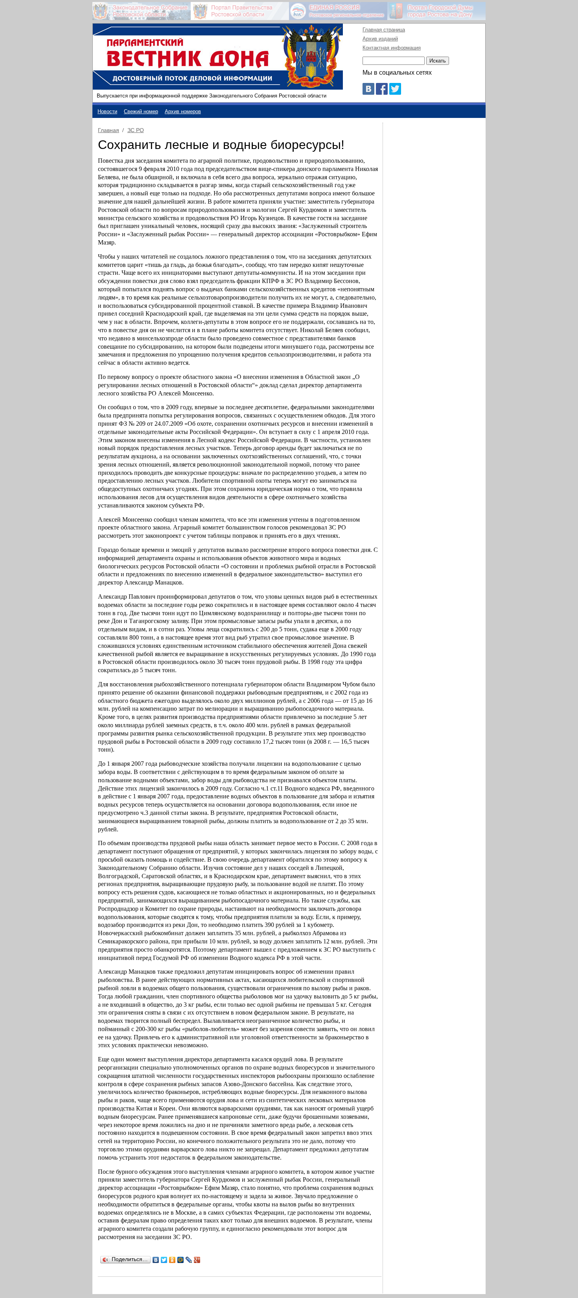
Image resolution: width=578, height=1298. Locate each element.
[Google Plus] (197, 1260)
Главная (108, 130)
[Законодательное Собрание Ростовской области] (141, 11)
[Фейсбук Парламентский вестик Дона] (382, 92)
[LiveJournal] (189, 1260)
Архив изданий (380, 39)
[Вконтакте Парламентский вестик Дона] (368, 92)
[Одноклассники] (172, 1260)
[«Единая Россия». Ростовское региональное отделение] (338, 11)
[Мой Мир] (181, 1260)
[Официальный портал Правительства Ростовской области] (240, 11)
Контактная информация (392, 48)
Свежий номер (141, 111)
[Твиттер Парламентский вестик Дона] (395, 92)
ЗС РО (135, 130)
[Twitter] (164, 1260)
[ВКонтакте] (156, 1260)
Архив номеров (183, 111)
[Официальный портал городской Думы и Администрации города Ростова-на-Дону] (436, 11)
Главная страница (384, 30)
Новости (107, 111)
